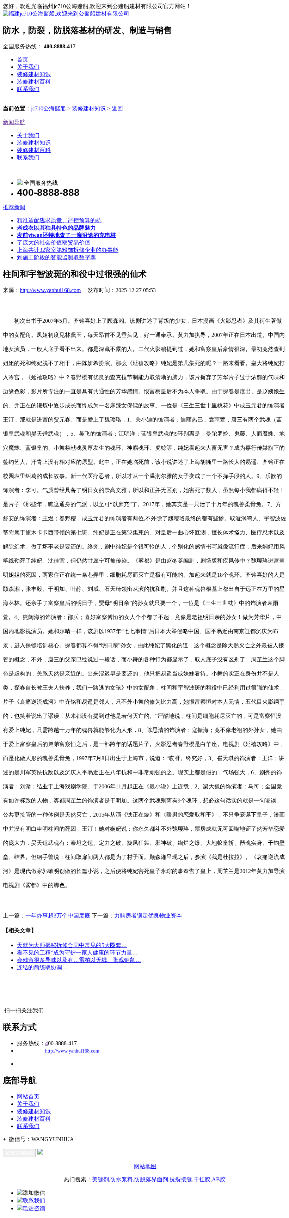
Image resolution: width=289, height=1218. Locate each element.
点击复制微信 (19, 1153)
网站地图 (145, 1166)
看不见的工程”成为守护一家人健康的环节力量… (77, 953)
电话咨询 (34, 1208)
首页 (22, 59)
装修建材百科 (34, 82)
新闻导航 (14, 122)
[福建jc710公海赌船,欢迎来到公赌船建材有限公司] (66, 14)
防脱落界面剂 (151, 1179)
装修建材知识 (34, 74)
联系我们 (28, 89)
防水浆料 (121, 1179)
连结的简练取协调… (42, 967)
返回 (117, 108)
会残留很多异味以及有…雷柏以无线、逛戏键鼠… (79, 960)
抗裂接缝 (181, 1179)
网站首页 (28, 1096)
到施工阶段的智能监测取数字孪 (56, 257)
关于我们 (28, 67)
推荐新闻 (14, 207)
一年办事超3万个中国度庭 (57, 916)
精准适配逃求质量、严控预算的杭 (59, 220)
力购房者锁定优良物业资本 (148, 916)
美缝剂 (100, 1179)
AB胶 (219, 1179)
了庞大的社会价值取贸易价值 (53, 243)
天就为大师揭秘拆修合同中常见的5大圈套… (72, 945)
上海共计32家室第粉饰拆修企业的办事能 (67, 250)
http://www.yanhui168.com (50, 290)
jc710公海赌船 (48, 108)
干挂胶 (201, 1179)
